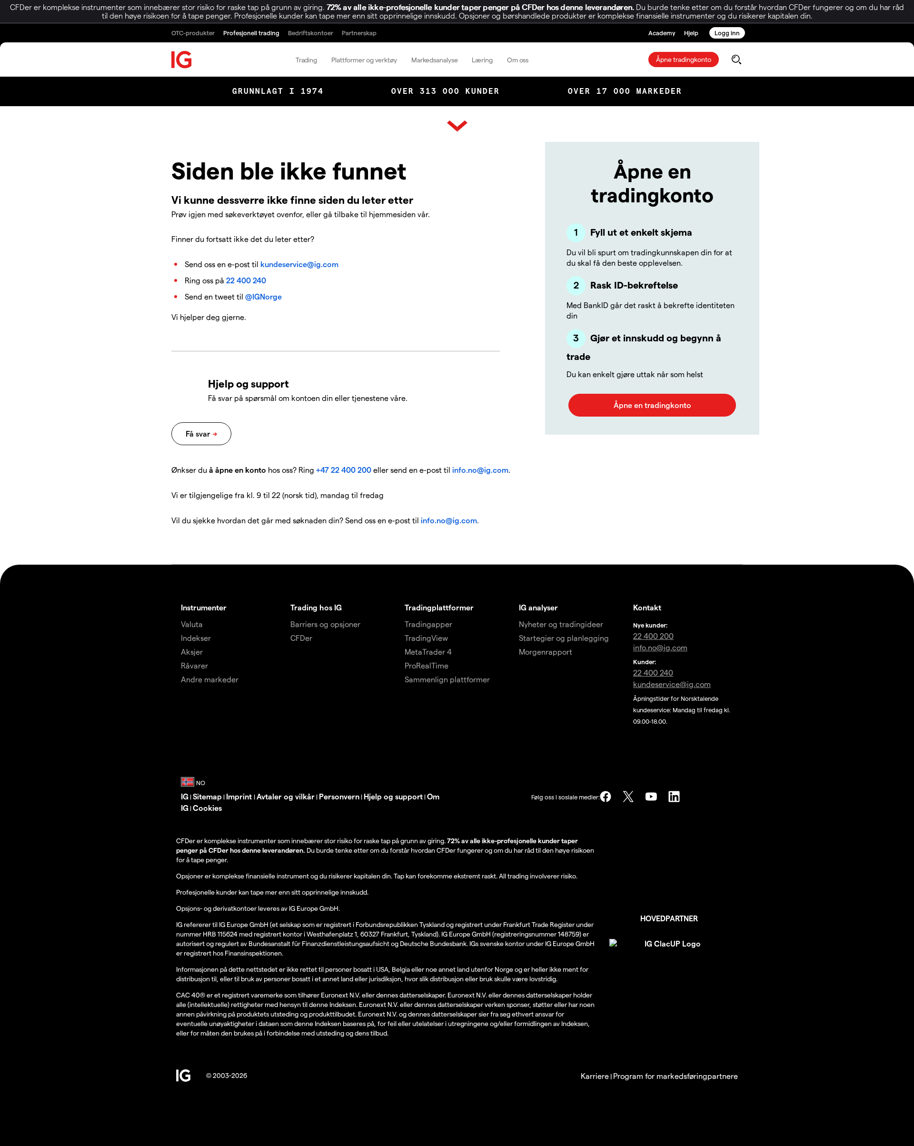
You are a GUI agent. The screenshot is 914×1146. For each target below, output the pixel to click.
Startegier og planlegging (564, 637)
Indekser (196, 637)
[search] (736, 59)
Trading (306, 60)
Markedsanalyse (434, 60)
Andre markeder (209, 679)
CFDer (301, 637)
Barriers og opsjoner (325, 623)
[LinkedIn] (674, 796)
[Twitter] (628, 796)
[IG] (181, 60)
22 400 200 (653, 635)
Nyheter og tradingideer (561, 623)
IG (185, 796)
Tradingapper (428, 623)
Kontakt (647, 607)
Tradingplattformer (439, 607)
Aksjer (192, 651)
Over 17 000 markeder (625, 91)
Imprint (240, 796)
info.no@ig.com (480, 469)
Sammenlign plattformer (447, 679)
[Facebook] (605, 796)
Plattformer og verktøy (364, 60)
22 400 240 (246, 280)
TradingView (426, 637)
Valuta (192, 623)
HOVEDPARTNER (669, 918)
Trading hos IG (316, 607)
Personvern (339, 796)
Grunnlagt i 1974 (278, 91)
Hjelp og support (393, 796)
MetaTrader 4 (428, 651)
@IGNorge (263, 296)
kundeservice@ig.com (299, 264)
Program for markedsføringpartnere (675, 1075)
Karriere (595, 1075)
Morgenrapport (545, 651)
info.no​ (660, 647)
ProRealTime (426, 665)
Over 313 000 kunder (445, 91)
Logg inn (727, 32)
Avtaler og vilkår (286, 796)
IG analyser (538, 607)
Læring (482, 60)
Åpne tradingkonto (683, 59)
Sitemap (207, 796)
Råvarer (194, 665)
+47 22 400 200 (343, 469)
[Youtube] (651, 796)
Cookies (207, 807)
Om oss (517, 60)
